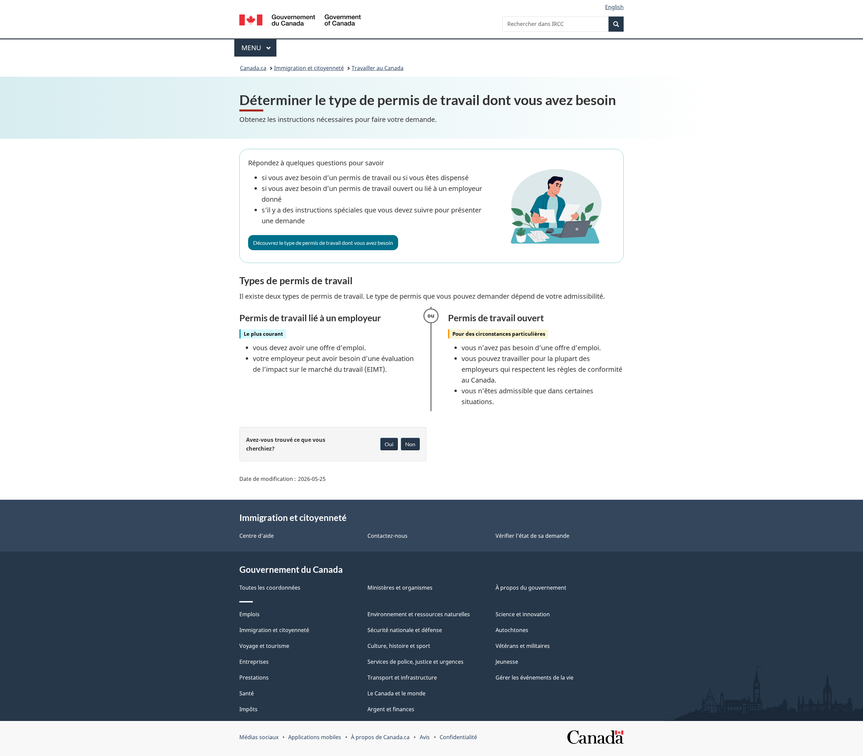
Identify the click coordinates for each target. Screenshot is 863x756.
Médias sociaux (258, 737)
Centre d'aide (256, 535)
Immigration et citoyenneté (309, 68)
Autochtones (512, 630)
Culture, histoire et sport (398, 646)
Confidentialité (458, 737)
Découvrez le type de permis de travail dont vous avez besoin (323, 242)
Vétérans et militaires (523, 646)
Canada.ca (253, 68)
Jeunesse (507, 661)
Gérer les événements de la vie (534, 677)
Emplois (249, 614)
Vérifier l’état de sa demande (532, 535)
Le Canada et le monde (396, 693)
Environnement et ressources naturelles (418, 614)
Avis (425, 737)
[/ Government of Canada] (300, 21)
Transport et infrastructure (402, 677)
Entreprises (254, 661)
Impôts (248, 709)
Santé (246, 693)
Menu (258, 47)
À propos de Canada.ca (380, 737)
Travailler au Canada (378, 68)
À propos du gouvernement (531, 587)
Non (410, 444)
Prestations (254, 677)
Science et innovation (523, 614)
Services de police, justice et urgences (415, 661)
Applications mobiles (314, 737)
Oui (389, 444)
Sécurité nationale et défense (404, 630)
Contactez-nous (387, 535)
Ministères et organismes (400, 587)
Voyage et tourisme (264, 646)
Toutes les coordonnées (269, 587)
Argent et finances (390, 709)
